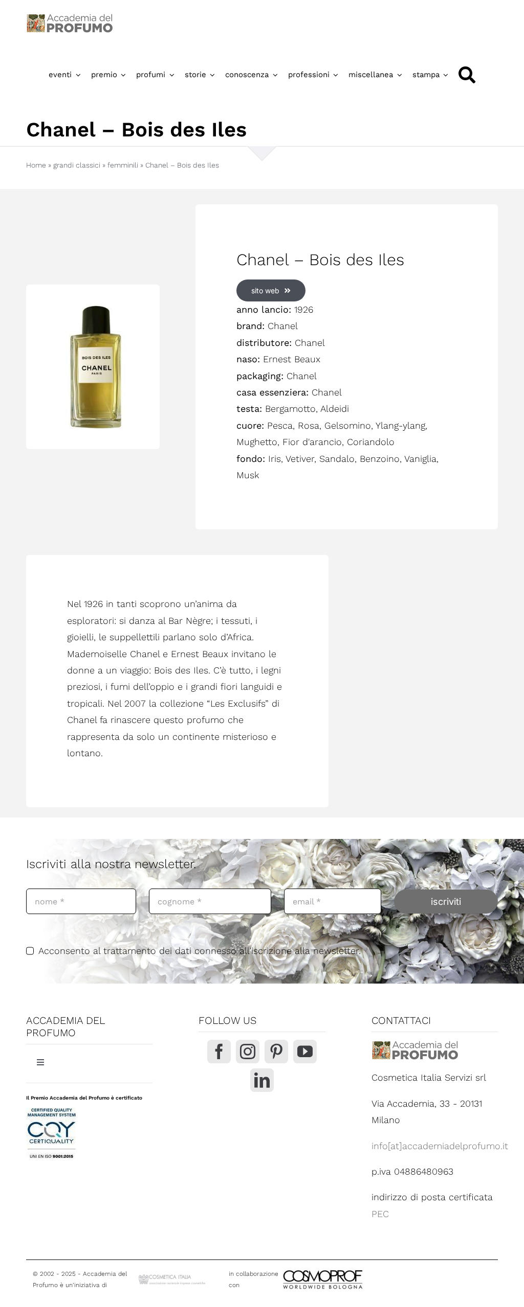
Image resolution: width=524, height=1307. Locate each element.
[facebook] (219, 1051)
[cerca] (466, 75)
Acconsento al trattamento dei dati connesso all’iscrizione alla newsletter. (199, 950)
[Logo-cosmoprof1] (356, 1269)
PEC (380, 1213)
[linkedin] (262, 1080)
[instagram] (247, 1051)
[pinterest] (276, 1051)
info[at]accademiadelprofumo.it (440, 1145)
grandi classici (76, 165)
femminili (122, 165)
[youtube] (305, 1051)
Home (36, 165)
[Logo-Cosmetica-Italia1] (172, 1277)
